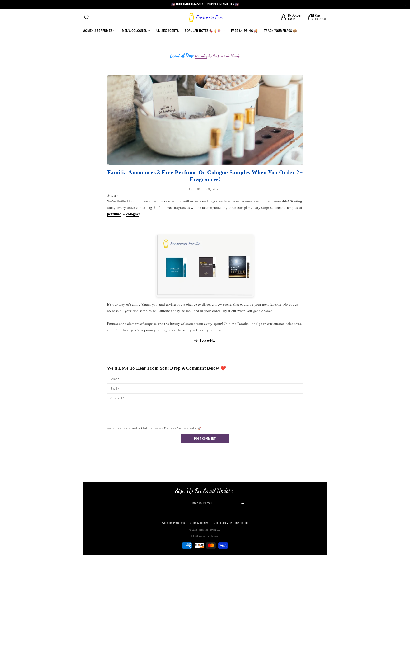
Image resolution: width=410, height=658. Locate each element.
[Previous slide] (4, 4)
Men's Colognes (199, 523)
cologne (132, 213)
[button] (87, 17)
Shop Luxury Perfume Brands (231, 523)
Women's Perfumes (173, 523)
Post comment (205, 438)
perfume (114, 213)
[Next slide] (405, 4)
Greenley (201, 55)
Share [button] (114, 195)
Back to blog (207, 340)
